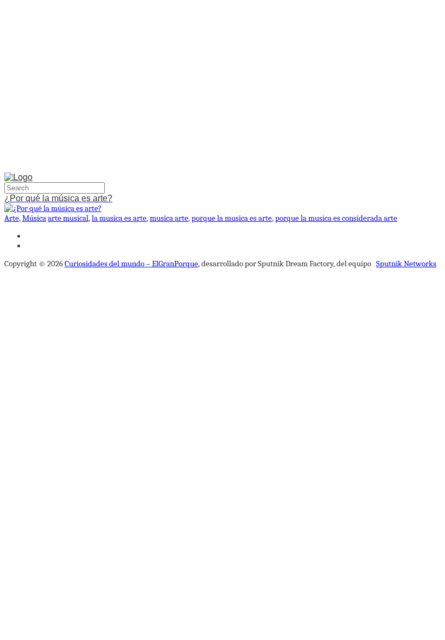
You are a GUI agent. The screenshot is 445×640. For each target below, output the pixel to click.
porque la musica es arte (232, 218)
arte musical (68, 218)
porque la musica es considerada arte (336, 218)
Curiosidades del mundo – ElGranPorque (131, 263)
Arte (11, 218)
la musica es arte (119, 218)
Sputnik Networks (406, 263)
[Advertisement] (222, 88)
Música (34, 218)
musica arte (169, 218)
